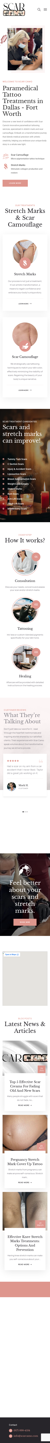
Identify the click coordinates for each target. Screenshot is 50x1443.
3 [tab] (27, 811)
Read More (23, 1105)
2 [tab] (25, 811)
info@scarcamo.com (26, 1436)
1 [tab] (23, 811)
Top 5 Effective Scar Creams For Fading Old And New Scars (25, 1086)
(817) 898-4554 (22, 1430)
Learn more (23, 304)
